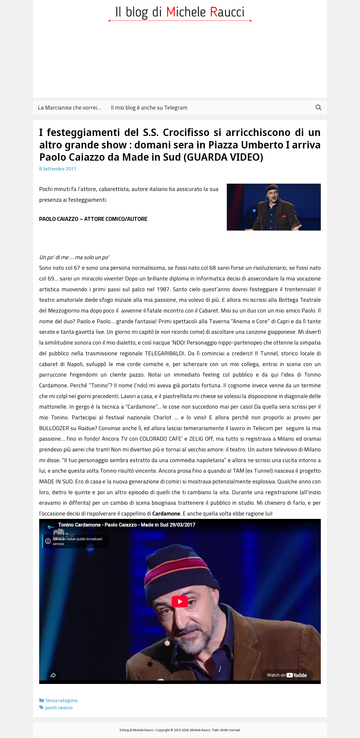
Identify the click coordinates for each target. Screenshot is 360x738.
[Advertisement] (180, 63)
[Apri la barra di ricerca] (318, 107)
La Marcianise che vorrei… (69, 107)
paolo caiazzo (59, 707)
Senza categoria (61, 700)
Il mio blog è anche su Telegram (149, 107)
